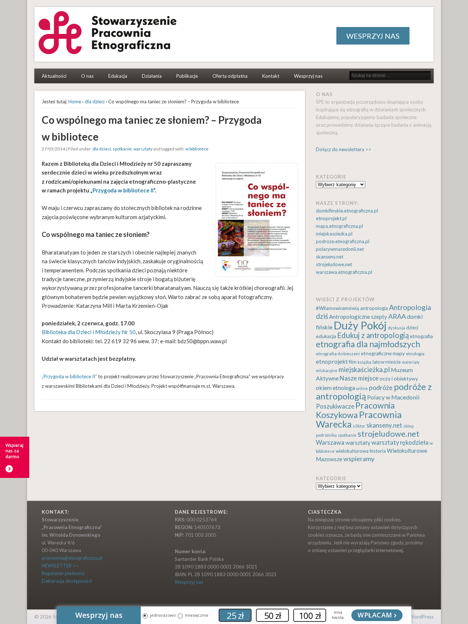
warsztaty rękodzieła (400, 442)
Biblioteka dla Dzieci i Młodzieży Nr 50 (89, 332)
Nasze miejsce (359, 378)
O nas (87, 76)
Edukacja (117, 76)
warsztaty (142, 149)
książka (364, 362)
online (362, 388)
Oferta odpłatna (230, 76)
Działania (152, 76)
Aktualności (54, 76)
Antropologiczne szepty (358, 316)
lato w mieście (387, 362)
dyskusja (396, 327)
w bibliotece (196, 149)
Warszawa (330, 442)
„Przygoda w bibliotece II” (122, 190)
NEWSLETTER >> (60, 566)
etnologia (415, 353)
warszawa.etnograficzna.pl (344, 272)
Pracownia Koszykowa (355, 410)
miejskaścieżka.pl (364, 369)
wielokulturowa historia (361, 451)
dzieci (412, 327)
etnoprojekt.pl (331, 218)
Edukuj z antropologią (373, 335)
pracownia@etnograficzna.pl (72, 558)
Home (74, 101)
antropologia (374, 308)
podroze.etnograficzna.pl (342, 241)
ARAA (397, 316)
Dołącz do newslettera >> (343, 149)
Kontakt (270, 76)
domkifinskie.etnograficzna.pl (347, 211)
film (352, 362)
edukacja (326, 336)
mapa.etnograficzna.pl (339, 226)
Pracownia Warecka (359, 419)
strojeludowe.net (334, 264)
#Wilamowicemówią (337, 308)
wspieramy (358, 459)
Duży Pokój (360, 325)
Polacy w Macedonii (393, 397)
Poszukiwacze (335, 406)
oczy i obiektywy (399, 378)
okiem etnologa (335, 387)
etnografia (421, 336)
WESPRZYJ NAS (373, 35)
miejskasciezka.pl (334, 234)
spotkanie (122, 149)
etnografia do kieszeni (338, 353)
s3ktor (359, 426)
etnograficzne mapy (383, 353)
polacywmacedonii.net (340, 249)
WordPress (422, 617)
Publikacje (187, 76)
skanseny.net (329, 257)
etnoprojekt (332, 361)
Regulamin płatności (63, 573)
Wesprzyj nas (308, 76)
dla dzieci (95, 101)
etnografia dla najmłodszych (368, 344)
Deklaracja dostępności (67, 581)
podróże (381, 387)
